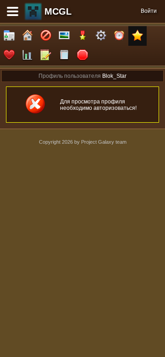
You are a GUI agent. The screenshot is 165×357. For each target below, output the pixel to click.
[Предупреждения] (82, 55)
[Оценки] (137, 36)
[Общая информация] (9, 36)
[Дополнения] (101, 36)
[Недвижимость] (27, 36)
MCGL (58, 11)
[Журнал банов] (46, 36)
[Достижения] (82, 36)
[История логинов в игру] (46, 55)
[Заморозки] (119, 36)
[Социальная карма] (27, 55)
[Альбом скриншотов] (64, 36)
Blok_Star (114, 76)
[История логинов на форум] (64, 55)
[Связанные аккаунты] (9, 55)
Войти (149, 11)
